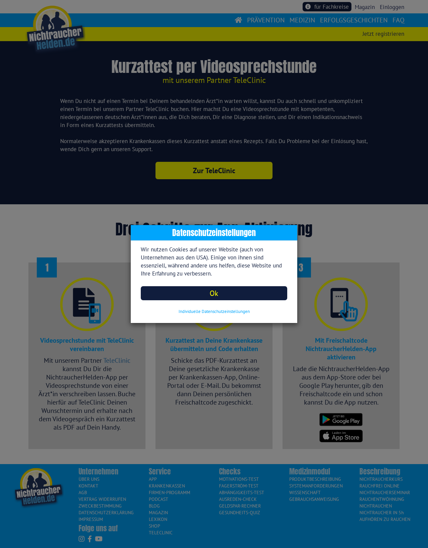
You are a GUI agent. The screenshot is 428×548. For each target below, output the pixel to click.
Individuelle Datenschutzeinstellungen (214, 311)
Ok (214, 293)
